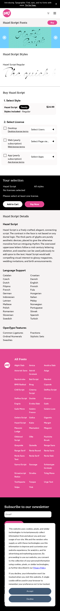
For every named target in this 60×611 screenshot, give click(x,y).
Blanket (47, 379)
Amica (32, 365)
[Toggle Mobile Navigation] (54, 13)
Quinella (33, 445)
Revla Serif (34, 455)
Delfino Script (20, 398)
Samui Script (20, 464)
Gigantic (48, 417)
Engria (17, 403)
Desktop (12, 128)
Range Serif (19, 450)
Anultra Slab (49, 365)
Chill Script (19, 389)
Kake (31, 422)
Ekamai (47, 398)
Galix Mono (19, 408)
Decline (30, 599)
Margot (47, 422)
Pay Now (34, 204)
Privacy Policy (39, 568)
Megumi (48, 428)
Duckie (32, 398)
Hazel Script (20, 422)
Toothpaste (19, 481)
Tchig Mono (49, 473)
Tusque (32, 481)
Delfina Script (50, 389)
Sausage (33, 464)
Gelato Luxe (49, 408)
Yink (31, 487)
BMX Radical (20, 384)
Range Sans (49, 445)
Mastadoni (34, 428)
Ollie (31, 436)
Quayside (18, 445)
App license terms (16, 162)
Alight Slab (19, 365)
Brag (31, 384)
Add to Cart (12, 204)
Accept (30, 591)
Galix (46, 403)
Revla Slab (49, 455)
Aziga (46, 370)
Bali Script (34, 379)
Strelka (32, 473)
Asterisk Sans (20, 370)
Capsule (48, 384)
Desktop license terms (18, 131)
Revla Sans (49, 450)
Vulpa (17, 487)
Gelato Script (20, 417)
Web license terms (16, 146)
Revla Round (35, 450)
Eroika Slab (34, 403)
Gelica (32, 417)
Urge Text (48, 481)
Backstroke (19, 379)
